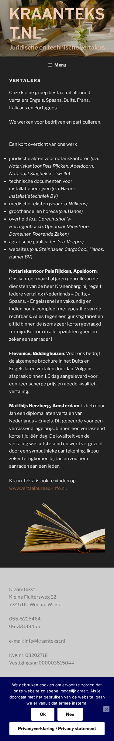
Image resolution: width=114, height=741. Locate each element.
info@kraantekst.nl (45, 641)
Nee (70, 714)
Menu (60, 64)
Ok (43, 714)
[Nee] (106, 709)
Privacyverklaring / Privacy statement (57, 728)
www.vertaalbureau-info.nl (37, 488)
